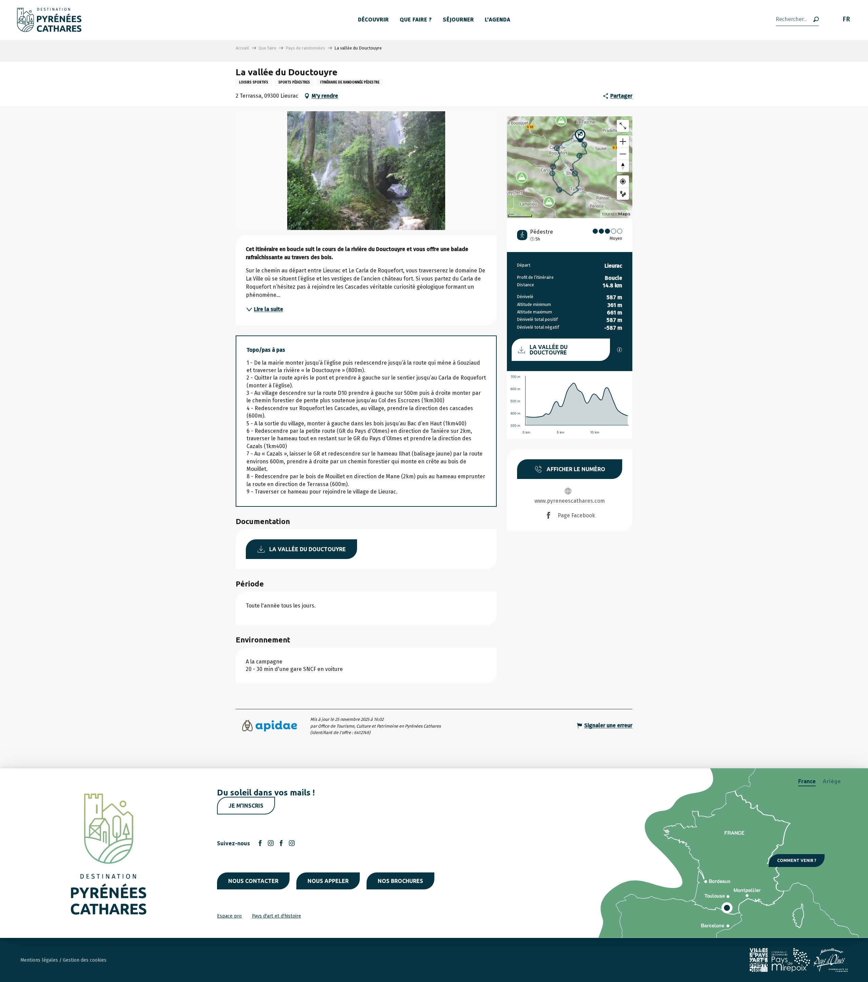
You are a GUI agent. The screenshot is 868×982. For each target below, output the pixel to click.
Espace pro (229, 916)
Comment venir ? (796, 860)
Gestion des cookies (84, 960)
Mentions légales (39, 960)
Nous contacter (253, 881)
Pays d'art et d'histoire (276, 916)
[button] (797, 20)
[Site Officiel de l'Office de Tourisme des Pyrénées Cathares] (49, 20)
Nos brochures (400, 881)
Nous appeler (328, 881)
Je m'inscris (246, 806)
